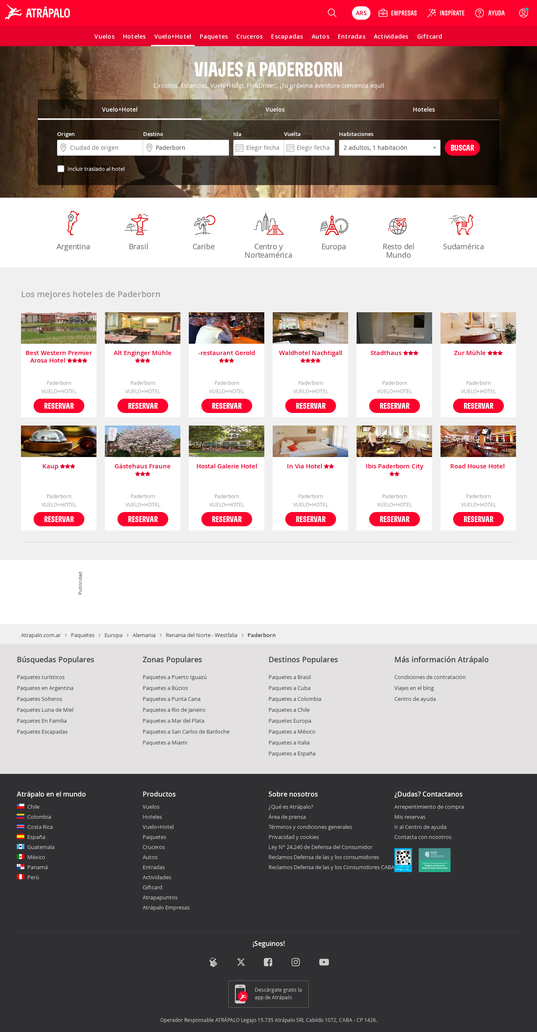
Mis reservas (409, 817)
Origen (66, 134)
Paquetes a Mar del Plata (173, 720)
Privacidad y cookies (293, 837)
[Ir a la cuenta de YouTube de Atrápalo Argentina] (324, 963)
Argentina (73, 246)
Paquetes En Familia (42, 720)
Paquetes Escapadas (42, 731)
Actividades (157, 877)
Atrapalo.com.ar (41, 635)
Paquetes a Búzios (165, 688)
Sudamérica (463, 246)
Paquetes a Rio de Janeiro (174, 709)
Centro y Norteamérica (268, 250)
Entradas (154, 867)
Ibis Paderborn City (394, 466)
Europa (333, 246)
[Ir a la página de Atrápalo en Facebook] (269, 963)
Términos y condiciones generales (310, 827)
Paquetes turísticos (41, 677)
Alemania (144, 635)
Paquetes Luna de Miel (45, 709)
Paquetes (82, 635)
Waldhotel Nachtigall (310, 353)
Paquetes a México (291, 731)
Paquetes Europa (289, 720)
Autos (150, 857)
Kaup (51, 466)
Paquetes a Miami (165, 742)
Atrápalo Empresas (166, 907)
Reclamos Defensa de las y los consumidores (323, 857)
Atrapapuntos (160, 897)
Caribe (204, 246)
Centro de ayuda (415, 699)
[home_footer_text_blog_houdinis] (213, 962)
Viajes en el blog (414, 688)
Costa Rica (40, 827)
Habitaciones (356, 134)
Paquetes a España (291, 753)
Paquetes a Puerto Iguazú (175, 677)
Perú (33, 877)
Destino (153, 134)
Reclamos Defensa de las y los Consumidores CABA (331, 867)
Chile (33, 806)
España (36, 837)
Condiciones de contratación (430, 677)
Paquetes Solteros (39, 699)
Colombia (39, 816)
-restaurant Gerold (226, 353)
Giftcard (152, 887)
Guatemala (41, 847)
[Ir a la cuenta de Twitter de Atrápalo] (241, 963)
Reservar (59, 405)
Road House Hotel (478, 466)
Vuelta (292, 134)
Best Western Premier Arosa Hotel (59, 356)
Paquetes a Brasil (289, 677)
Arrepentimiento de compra (429, 807)
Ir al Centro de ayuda (420, 827)
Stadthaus (386, 353)
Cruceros (154, 847)
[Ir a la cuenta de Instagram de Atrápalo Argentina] (296, 963)
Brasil (139, 246)
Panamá (37, 867)
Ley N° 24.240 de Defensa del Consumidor (320, 847)
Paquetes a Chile (289, 709)
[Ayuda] (489, 13)
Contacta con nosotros (422, 837)
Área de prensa (287, 816)
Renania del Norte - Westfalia (201, 635)
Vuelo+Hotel (158, 827)
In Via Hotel (305, 466)
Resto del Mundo (398, 250)
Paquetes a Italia (289, 742)
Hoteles (152, 816)
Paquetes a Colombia (294, 699)
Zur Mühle (470, 353)
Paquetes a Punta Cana (172, 699)
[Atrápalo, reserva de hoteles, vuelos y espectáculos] (38, 13)
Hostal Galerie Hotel (226, 466)
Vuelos (151, 806)
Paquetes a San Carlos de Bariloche (186, 731)
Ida (237, 134)
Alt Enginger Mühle (143, 353)
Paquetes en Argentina (45, 688)
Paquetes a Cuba (289, 688)
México (36, 857)
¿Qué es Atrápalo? (290, 806)
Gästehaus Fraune (143, 466)
